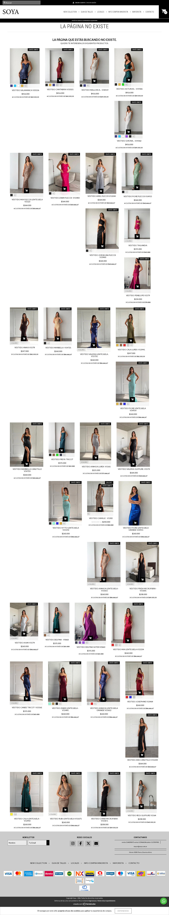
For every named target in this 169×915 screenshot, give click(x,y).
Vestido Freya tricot (62, 459)
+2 (25, 86)
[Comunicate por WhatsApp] (163, 901)
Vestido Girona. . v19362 (129, 141)
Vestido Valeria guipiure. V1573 (134, 469)
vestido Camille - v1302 (101, 518)
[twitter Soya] (88, 843)
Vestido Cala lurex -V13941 (131, 349)
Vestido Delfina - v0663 (57, 639)
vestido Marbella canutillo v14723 (27, 470)
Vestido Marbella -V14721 (58, 347)
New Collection (70, 12)
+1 (53, 193)
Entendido (123, 911)
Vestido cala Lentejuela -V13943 (27, 820)
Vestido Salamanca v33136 (25, 90)
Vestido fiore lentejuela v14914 (133, 409)
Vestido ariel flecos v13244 (102, 196)
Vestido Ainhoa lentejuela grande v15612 (104, 709)
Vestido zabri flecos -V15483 (65, 198)
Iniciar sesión (91, 2)
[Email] (96, 843)
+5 (133, 136)
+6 (88, 514)
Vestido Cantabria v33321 (60, 89)
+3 (88, 85)
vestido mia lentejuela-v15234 (128, 649)
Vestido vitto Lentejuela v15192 (66, 529)
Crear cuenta (80, 2)
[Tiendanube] (84, 905)
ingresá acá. (93, 901)
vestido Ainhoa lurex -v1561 (96, 466)
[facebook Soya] (81, 843)
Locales (100, 12)
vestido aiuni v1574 (25, 643)
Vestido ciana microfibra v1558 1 (104, 820)
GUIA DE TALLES (87, 12)
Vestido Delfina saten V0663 (91, 647)
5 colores (128, 291)
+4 (126, 192)
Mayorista (136, 12)
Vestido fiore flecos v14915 (138, 196)
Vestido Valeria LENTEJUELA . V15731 (94, 355)
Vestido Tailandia (137, 245)
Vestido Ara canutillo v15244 (142, 760)
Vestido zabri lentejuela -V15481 (65, 709)
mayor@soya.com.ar (140, 846)
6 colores (128, 241)
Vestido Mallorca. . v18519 (94, 90)
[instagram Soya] (73, 843)
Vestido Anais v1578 (25, 347)
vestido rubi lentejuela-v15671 (66, 819)
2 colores (14, 343)
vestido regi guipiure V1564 (142, 815)
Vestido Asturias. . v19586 (129, 89)
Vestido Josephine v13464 (140, 701)
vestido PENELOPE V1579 (138, 295)
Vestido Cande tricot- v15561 (27, 707)
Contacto (149, 12)
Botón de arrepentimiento (106, 901)
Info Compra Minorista (118, 12)
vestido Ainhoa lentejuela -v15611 (104, 589)
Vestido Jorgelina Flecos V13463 (103, 256)
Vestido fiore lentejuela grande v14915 (136, 529)
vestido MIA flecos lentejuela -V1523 (27, 200)
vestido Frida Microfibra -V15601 (143, 589)
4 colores (84, 462)
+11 (15, 814)
